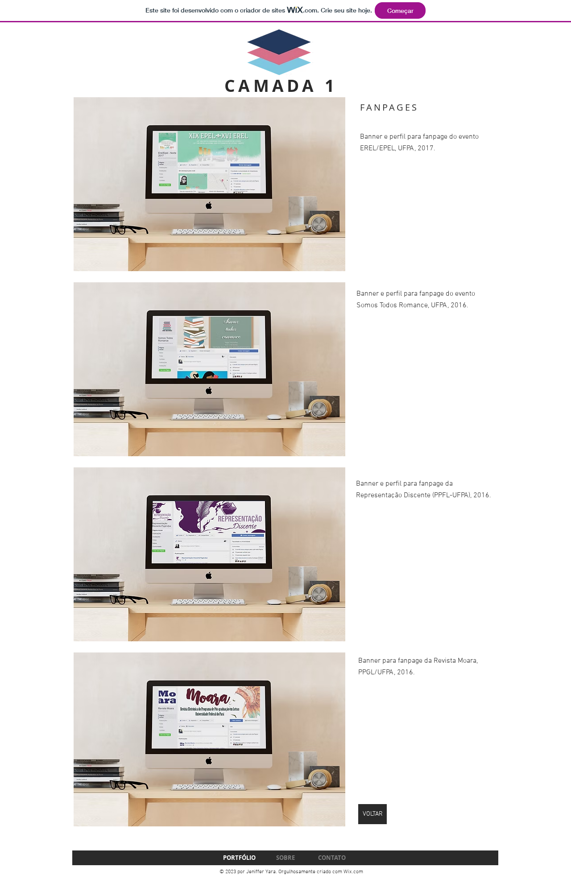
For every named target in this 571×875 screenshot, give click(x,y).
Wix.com (353, 872)
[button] (209, 184)
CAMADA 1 (280, 85)
